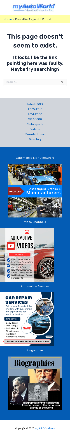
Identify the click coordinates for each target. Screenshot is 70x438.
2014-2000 (35, 114)
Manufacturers (35, 134)
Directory (35, 139)
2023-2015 (35, 109)
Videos (35, 129)
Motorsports (35, 124)
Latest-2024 (35, 104)
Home (8, 19)
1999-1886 (35, 119)
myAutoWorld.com (45, 428)
